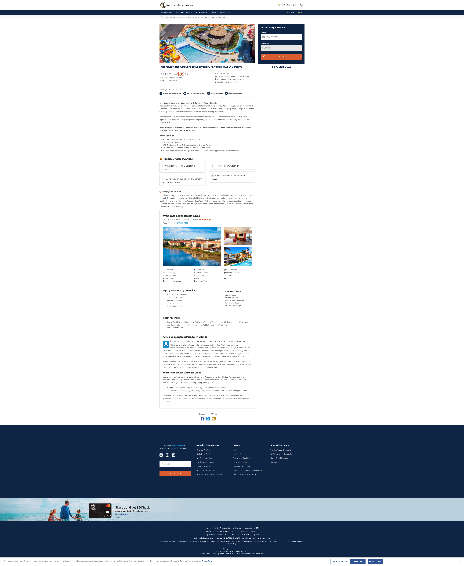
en (301, 12)
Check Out (265, 43)
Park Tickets (201, 12)
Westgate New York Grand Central (210, 474)
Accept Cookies (375, 561)
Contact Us (225, 12)
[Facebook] (161, 455)
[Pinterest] (173, 455)
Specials (172, 17)
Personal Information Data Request (247, 470)
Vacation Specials (184, 12)
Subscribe (175, 473)
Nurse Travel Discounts (279, 458)
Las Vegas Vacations (204, 458)
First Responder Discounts (281, 454)
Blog (214, 12)
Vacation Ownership (241, 466)
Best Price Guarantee (241, 462)
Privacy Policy (238, 454)
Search (283, 56)
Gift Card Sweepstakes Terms (245, 474)
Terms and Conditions (242, 458)
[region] (232, 561)
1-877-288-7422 (288, 5)
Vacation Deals (276, 462)
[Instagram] (167, 455)
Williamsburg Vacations (205, 470)
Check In (264, 32)
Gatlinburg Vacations (204, 454)
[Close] (460, 561)
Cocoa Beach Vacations (205, 466)
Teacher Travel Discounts (280, 450)
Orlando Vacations (203, 450)
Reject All (358, 561)
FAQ (235, 450)
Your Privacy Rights (339, 561)
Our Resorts (166, 12)
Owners (292, 12)
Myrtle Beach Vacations (205, 462)
